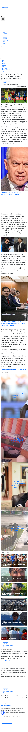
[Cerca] (1, 16)
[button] (2, 712)
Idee (4, 32)
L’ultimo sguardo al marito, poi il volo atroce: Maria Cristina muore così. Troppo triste (13, 623)
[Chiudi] (3, 19)
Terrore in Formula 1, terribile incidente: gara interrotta (18, 529)
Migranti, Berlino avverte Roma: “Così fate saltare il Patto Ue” (13, 193)
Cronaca (5, 37)
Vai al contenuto (4, 7)
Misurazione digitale (8, 645)
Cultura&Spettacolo (8, 42)
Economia (5, 40)
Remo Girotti (7, 81)
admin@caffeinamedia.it (6, 660)
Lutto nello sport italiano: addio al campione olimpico (18, 440)
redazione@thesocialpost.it (7, 678)
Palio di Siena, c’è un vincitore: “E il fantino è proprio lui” (13, 565)
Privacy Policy (3, 649)
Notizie (3, 562)
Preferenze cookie (7, 647)
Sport (4, 43)
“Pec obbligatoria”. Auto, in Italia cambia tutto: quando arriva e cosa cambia (12, 608)
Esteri (4, 35)
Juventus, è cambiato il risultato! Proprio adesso (18, 396)
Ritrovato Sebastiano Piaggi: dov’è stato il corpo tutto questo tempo (13, 579)
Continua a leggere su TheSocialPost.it (14, 370)
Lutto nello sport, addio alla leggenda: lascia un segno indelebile (18, 484)
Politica (5, 33)
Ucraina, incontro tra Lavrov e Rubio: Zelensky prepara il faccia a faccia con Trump (14, 324)
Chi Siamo (5, 642)
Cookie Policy (9, 649)
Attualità (5, 38)
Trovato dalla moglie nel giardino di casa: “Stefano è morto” (12, 594)
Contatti (5, 643)
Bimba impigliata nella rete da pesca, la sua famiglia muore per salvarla (13, 637)
